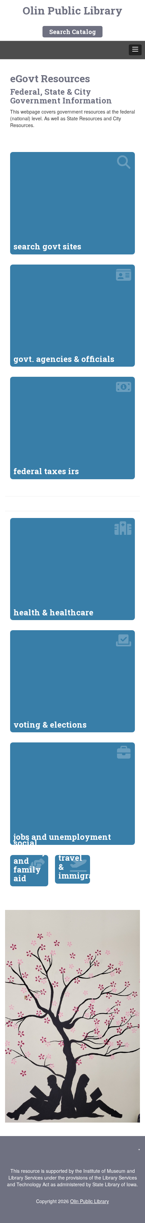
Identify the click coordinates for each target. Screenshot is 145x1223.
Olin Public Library (72, 10)
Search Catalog (72, 32)
